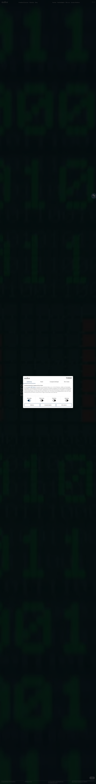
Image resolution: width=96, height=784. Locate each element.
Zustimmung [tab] (29, 381)
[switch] (41, 400)
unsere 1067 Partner (32, 387)
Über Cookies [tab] (66, 381)
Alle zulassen (64, 405)
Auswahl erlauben (48, 405)
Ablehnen (32, 405)
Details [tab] (41, 381)
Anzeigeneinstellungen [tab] (54, 381)
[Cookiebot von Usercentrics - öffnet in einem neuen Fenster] (67, 378)
